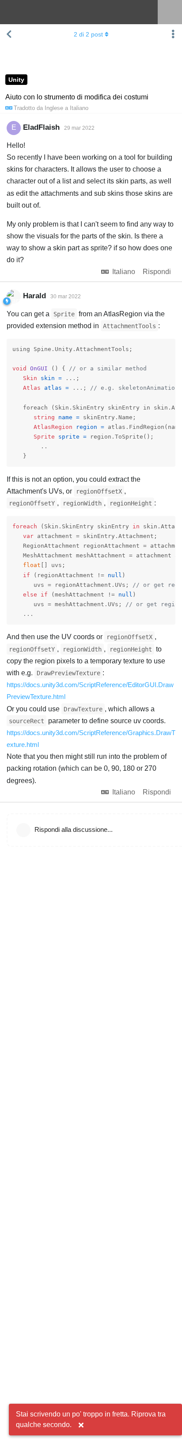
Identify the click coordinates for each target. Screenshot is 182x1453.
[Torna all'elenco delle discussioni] (9, 34)
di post (88, 34)
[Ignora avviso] (81, 1425)
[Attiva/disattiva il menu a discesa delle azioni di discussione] (173, 34)
